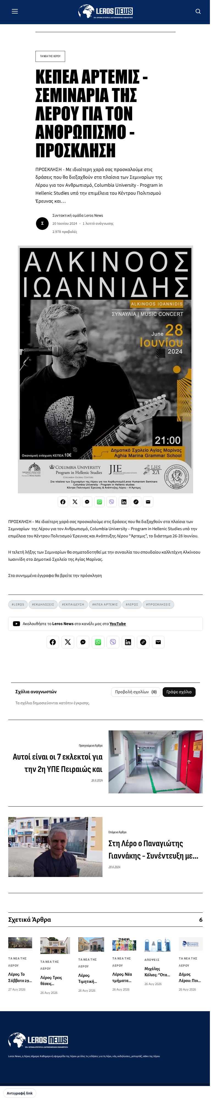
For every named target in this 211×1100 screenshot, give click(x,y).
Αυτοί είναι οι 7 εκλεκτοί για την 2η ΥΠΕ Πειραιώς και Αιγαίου (57, 764)
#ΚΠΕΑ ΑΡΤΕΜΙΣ (105, 604)
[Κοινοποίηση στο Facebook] (63, 502)
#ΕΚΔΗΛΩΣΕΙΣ (43, 604)
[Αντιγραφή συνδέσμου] (136, 502)
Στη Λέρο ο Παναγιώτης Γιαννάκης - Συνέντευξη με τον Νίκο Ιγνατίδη (151, 850)
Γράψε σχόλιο (179, 692)
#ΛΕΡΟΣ (132, 604)
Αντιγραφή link (20, 1093)
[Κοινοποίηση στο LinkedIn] (124, 502)
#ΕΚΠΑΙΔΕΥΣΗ (73, 604)
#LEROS (18, 604)
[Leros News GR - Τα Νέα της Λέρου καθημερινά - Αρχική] (105, 11)
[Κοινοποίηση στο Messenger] (87, 502)
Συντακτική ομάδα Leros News (77, 215)
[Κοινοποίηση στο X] (75, 502)
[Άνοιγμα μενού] (14, 11)
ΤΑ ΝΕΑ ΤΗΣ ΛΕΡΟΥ (50, 56)
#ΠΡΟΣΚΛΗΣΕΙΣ (158, 604)
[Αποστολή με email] (148, 502)
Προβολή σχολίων (136, 692)
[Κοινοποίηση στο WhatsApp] (99, 502)
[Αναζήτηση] (198, 11)
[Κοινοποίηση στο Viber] (111, 502)
